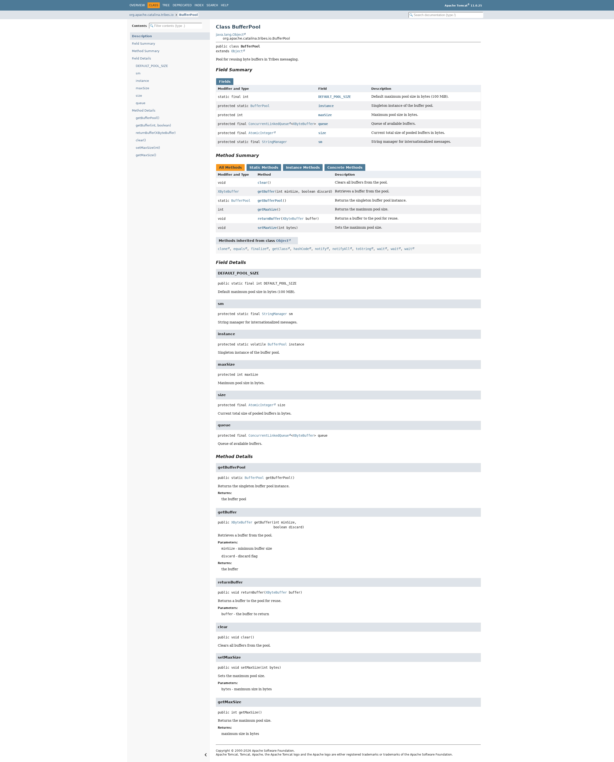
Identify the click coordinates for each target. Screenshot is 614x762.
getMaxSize (267, 209)
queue (140, 103)
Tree (166, 5)
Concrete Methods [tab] (344, 167)
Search (212, 5)
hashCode (301, 249)
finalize (258, 249)
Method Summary (145, 51)
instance (142, 81)
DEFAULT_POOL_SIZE (152, 66)
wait (381, 249)
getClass (280, 249)
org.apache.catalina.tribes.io (151, 15)
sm (138, 73)
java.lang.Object (229, 34)
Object (237, 51)
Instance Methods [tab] (303, 167)
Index (199, 5)
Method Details (143, 110)
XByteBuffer (303, 124)
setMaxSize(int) (148, 147)
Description (142, 36)
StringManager (274, 142)
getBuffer (266, 191)
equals (239, 249)
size (139, 95)
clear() (141, 140)
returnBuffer (269, 218)
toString (363, 249)
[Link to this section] (256, 69)
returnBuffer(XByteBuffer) (156, 133)
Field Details (141, 58)
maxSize (142, 88)
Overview (137, 5)
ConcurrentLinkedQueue (268, 124)
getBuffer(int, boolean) (153, 125)
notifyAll (341, 249)
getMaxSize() (146, 155)
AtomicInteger (260, 133)
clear (262, 183)
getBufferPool (270, 200)
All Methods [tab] (230, 167)
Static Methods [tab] (263, 167)
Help (224, 5)
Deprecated (182, 5)
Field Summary (143, 43)
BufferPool (188, 15)
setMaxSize (267, 228)
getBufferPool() (147, 118)
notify (320, 249)
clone (222, 249)
